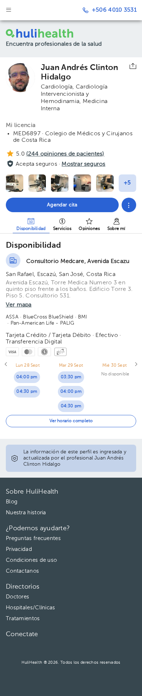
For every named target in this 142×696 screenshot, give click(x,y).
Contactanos (22, 571)
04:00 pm (27, 377)
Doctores (17, 597)
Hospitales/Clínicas (30, 607)
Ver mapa (19, 305)
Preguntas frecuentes (33, 538)
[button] (129, 205)
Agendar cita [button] (62, 204)
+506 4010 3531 (114, 10)
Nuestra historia (26, 512)
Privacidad (19, 549)
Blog (11, 502)
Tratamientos (23, 618)
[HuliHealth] (45, 33)
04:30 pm (26, 392)
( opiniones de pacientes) (65, 154)
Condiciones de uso (31, 560)
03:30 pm (71, 377)
